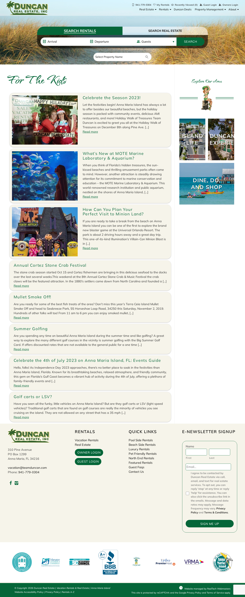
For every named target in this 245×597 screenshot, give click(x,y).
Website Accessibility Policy (28, 592)
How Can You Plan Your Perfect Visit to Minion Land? (113, 212)
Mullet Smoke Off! (32, 296)
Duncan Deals (183, 9)
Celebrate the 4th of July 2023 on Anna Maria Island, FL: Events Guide (87, 360)
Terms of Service (215, 592)
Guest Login (210, 4)
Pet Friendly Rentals (143, 454)
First (188, 457)
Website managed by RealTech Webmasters (207, 588)
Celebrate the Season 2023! (112, 97)
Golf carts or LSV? (33, 396)
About (232, 9)
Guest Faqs (136, 467)
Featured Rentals (140, 463)
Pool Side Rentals (141, 440)
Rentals (164, 9)
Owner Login (89, 452)
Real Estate (146, 9)
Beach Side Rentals (142, 445)
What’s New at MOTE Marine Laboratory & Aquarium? (113, 156)
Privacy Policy (52, 592)
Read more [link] (90, 132)
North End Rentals (141, 458)
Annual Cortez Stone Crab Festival (50, 265)
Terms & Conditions (216, 512)
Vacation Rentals (86, 440)
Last (211, 457)
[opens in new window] (11, 483)
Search (190, 41)
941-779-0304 (28, 472)
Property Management (209, 9)
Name (190, 446)
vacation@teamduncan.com (27, 468)
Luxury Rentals (139, 449)
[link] (192, 139)
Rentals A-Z (68, 592)
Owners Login (230, 4)
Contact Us (136, 472)
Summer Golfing (31, 328)
